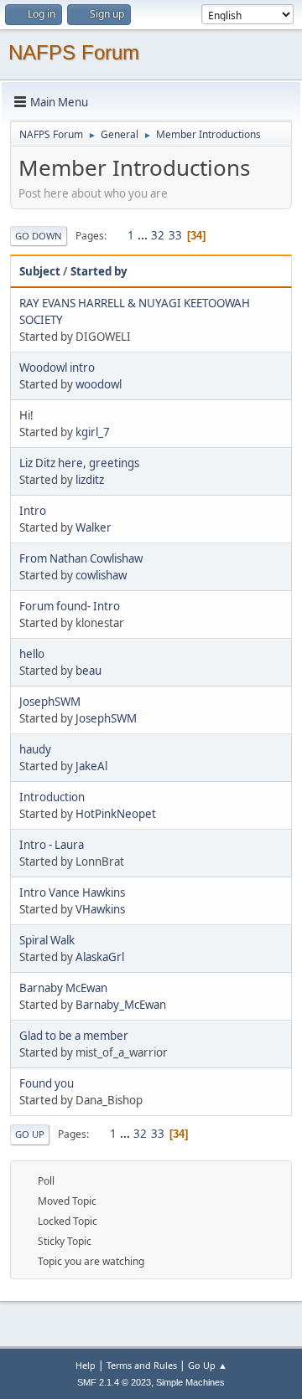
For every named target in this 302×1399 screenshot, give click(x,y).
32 (157, 235)
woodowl (99, 384)
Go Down (38, 235)
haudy (35, 749)
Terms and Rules (142, 1365)
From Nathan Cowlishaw (81, 558)
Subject (39, 271)
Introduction (52, 797)
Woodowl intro (57, 367)
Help (86, 1365)
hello (31, 653)
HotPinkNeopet (116, 813)
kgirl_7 (93, 432)
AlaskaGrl (100, 956)
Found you (46, 1083)
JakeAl (91, 766)
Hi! (26, 415)
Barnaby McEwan (63, 987)
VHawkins (100, 909)
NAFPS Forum (73, 52)
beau (89, 670)
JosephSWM (50, 701)
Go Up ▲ (207, 1365)
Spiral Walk (47, 940)
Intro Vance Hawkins (72, 892)
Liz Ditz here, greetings (79, 463)
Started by (99, 271)
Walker (94, 527)
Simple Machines (190, 1382)
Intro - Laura (51, 844)
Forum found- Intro (69, 606)
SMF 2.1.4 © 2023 (114, 1382)
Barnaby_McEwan (121, 1004)
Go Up (29, 1134)
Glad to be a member (73, 1035)
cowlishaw (101, 575)
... (144, 235)
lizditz (90, 479)
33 (175, 235)
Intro (32, 510)
